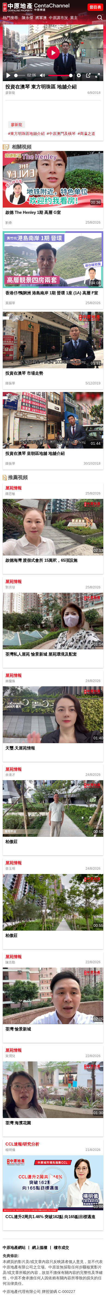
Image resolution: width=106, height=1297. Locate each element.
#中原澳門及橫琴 (61, 133)
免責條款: (11, 1255)
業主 (74, 18)
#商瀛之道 (86, 133)
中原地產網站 (14, 1247)
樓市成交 (61, 1247)
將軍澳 (41, 18)
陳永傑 (27, 18)
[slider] (19, 75)
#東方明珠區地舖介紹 (26, 133)
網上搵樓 (39, 1247)
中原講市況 (58, 18)
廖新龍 (16, 124)
